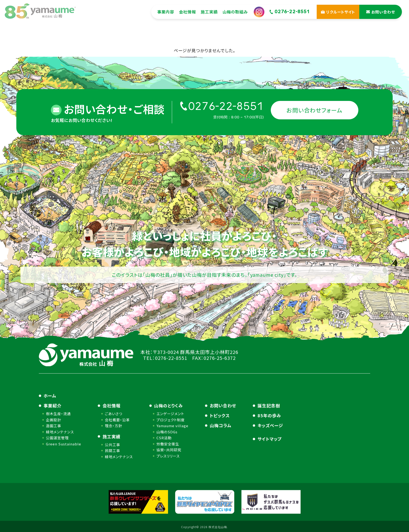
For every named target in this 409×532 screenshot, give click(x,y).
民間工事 (112, 450)
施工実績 (209, 12)
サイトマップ (270, 439)
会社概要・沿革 (117, 419)
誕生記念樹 (269, 405)
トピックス (220, 415)
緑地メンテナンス (60, 431)
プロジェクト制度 (170, 419)
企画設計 (53, 419)
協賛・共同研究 (168, 449)
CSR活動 (164, 437)
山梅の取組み (235, 12)
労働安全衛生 (167, 443)
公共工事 (112, 444)
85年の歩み (269, 415)
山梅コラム (220, 425)
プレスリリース (168, 455)
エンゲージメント (170, 413)
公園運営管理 (57, 437)
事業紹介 (53, 405)
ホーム (50, 396)
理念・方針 (113, 425)
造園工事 (53, 425)
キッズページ (270, 425)
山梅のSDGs (167, 431)
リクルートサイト (340, 12)
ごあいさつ (113, 413)
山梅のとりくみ (168, 405)
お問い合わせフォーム (314, 110)
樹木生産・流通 (58, 413)
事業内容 (165, 12)
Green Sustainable (63, 443)
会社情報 (187, 12)
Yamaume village (172, 425)
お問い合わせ (223, 405)
